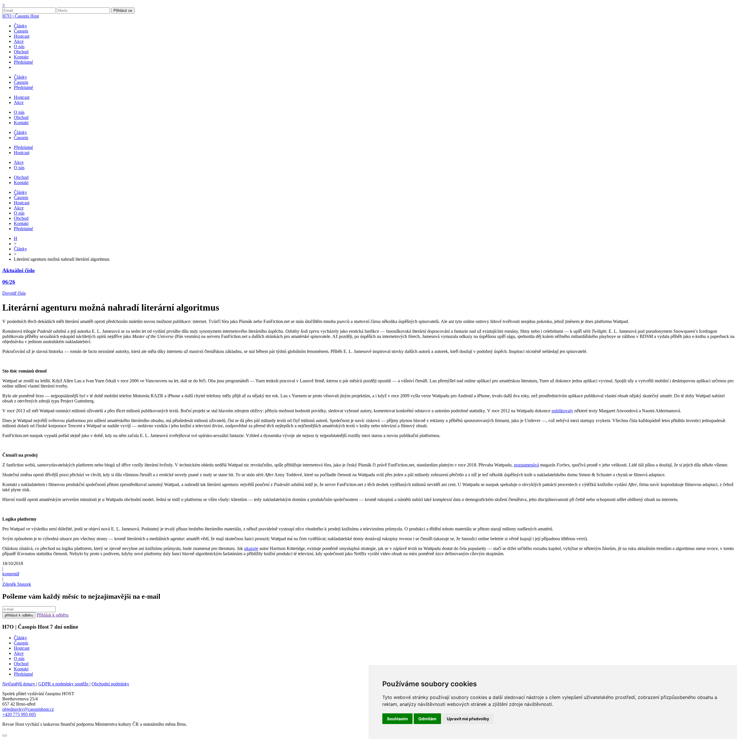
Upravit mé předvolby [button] (468, 718)
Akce (19, 653)
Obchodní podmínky (110, 683)
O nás (19, 658)
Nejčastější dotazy (19, 683)
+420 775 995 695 (19, 714)
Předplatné (23, 674)
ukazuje (251, 548)
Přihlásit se (122, 10)
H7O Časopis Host (20, 16)
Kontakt (21, 668)
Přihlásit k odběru (53, 615)
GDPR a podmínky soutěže (64, 683)
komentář (10, 573)
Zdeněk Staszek (16, 584)
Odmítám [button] (427, 718)
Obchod (21, 663)
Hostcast (21, 648)
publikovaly (562, 410)
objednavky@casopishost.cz (28, 709)
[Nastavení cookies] (4, 735)
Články (20, 248)
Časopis (21, 642)
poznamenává (526, 464)
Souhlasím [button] (397, 718)
